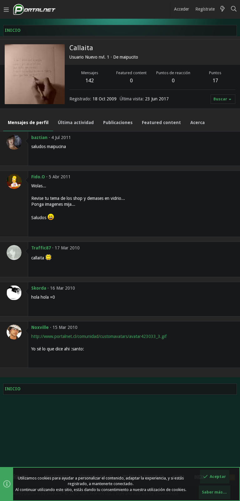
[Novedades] (222, 9)
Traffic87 (41, 247)
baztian (39, 137)
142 (89, 81)
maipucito (129, 57)
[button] (6, 9)
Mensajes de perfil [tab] (28, 122)
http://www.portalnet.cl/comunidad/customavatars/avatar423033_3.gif (99, 336)
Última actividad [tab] (76, 122)
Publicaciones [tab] (117, 122)
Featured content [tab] (161, 122)
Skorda (38, 288)
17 (215, 81)
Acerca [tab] (197, 122)
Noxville (40, 327)
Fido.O (38, 176)
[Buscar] (234, 9)
